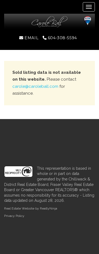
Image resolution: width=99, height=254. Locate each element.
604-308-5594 (61, 37)
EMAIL (30, 37)
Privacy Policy (14, 216)
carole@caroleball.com (35, 86)
